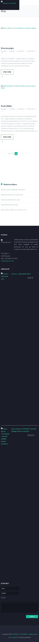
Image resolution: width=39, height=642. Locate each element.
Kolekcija (11, 51)
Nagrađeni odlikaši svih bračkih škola (12, 195)
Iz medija (11, 109)
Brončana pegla (7, 48)
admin (4, 51)
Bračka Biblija (6, 106)
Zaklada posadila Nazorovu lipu (10, 200)
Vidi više (7, 72)
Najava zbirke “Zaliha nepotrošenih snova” (14, 210)
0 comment (20, 51)
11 (13, 153)
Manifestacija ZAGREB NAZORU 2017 (13, 190)
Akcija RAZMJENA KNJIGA (9, 205)
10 (9, 153)
